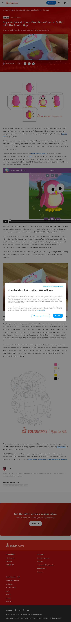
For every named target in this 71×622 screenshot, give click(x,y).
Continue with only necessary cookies (53, 286)
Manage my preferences (40, 316)
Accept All (58, 315)
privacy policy (41, 310)
